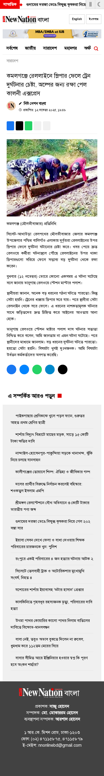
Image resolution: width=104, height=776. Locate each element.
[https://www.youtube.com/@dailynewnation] (62, 762)
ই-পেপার (93, 19)
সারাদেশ (12, 61)
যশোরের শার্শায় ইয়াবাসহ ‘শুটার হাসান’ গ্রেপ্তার (49, 589)
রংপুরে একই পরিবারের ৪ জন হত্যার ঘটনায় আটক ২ (54, 558)
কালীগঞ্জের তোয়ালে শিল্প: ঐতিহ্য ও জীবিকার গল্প (52, 471)
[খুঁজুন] (96, 48)
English (77, 19)
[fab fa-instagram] (52, 762)
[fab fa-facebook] (41, 762)
